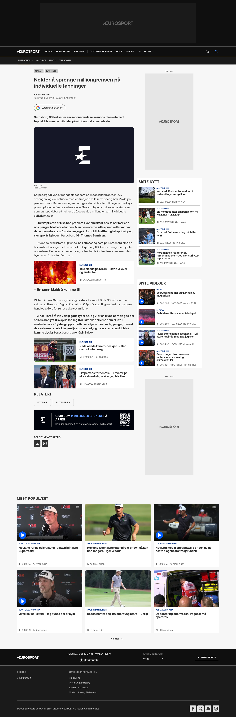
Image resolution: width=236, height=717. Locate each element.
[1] (81, 660)
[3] (89, 660)
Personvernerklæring (79, 682)
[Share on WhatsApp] (45, 443)
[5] (97, 660)
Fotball (39, 71)
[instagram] (216, 708)
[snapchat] (208, 708)
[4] (93, 660)
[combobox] (153, 658)
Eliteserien (51, 71)
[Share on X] (37, 443)
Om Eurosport (24, 678)
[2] (85, 660)
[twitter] (200, 708)
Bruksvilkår (74, 678)
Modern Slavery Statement (83, 692)
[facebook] (193, 708)
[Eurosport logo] (28, 51)
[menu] (207, 51)
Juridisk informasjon (79, 687)
